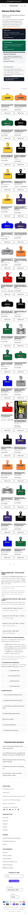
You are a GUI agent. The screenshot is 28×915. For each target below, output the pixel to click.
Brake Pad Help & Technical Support (12, 838)
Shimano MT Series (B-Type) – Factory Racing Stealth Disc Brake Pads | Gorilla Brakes (7, 524)
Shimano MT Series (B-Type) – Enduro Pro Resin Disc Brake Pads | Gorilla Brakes (7, 448)
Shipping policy (22, 909)
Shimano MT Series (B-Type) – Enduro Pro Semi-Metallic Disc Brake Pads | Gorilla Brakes (6, 550)
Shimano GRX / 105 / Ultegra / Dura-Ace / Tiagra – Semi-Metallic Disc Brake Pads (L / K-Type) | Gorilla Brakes (20, 156)
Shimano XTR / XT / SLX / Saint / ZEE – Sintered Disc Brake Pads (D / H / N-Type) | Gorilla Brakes (7, 105)
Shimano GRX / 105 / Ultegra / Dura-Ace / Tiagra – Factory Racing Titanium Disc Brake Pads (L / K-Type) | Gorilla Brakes (20, 337)
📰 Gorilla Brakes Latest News (10, 730)
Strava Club (6, 817)
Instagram (5, 823)
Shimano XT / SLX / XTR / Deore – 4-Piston (13, 624)
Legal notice (19, 911)
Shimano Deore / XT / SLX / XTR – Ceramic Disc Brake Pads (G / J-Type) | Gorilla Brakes (20, 550)
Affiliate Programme (8, 864)
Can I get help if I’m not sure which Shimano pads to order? (12, 774)
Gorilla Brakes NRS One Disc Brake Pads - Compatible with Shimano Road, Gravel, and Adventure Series (20, 421)
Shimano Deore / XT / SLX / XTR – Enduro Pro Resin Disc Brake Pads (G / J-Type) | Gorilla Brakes (20, 524)
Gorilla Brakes (8, 907)
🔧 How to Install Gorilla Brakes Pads (12, 694)
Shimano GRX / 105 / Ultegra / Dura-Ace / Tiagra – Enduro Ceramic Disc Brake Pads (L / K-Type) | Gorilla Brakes (7, 286)
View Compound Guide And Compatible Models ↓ (11, 79)
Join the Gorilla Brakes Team (10, 861)
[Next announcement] (25, 1)
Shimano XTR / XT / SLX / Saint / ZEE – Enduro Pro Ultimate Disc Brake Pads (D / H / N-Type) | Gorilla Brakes (20, 105)
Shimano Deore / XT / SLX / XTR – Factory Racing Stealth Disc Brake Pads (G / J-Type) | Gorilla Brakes (20, 448)
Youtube (5, 826)
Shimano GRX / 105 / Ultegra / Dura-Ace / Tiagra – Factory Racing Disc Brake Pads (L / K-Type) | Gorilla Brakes (7, 363)
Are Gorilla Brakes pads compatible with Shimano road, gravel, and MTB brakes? (14, 754)
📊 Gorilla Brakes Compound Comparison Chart (13, 706)
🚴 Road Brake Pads (14, 670)
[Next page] (17, 564)
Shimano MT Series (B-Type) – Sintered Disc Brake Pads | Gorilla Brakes (7, 182)
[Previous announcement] (2, 1)
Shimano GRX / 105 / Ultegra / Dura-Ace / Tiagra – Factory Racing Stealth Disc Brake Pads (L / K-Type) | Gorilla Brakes (20, 208)
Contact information (11, 911)
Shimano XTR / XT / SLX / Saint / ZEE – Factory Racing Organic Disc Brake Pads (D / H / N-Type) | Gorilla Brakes (7, 260)
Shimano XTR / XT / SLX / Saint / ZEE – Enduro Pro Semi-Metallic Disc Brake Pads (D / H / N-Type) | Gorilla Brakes (7, 234)
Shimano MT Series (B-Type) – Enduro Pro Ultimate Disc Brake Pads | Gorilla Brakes (19, 473)
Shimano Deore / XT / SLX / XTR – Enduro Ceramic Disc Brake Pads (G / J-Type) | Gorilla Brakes (7, 415)
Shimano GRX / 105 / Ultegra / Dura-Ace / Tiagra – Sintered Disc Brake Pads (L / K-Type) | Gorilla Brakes (7, 156)
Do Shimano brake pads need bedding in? (13, 767)
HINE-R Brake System (8, 867)
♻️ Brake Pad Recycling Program (11, 713)
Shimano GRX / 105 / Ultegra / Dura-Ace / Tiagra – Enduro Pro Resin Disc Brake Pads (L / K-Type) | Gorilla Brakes (20, 286)
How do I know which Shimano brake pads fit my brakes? (13, 747)
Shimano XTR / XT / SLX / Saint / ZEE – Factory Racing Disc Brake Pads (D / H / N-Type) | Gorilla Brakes (7, 131)
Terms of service (14, 909)
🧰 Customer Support (8, 719)
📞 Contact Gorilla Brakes (9, 724)
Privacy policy (7, 909)
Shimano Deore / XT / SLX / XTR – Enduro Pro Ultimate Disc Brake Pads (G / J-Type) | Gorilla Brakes (6, 473)
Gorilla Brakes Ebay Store (9, 841)
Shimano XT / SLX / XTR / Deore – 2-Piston (13, 617)
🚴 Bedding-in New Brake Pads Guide (12, 700)
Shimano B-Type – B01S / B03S (11, 632)
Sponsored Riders (7, 858)
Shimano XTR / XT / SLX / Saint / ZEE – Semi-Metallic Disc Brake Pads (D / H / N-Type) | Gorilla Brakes (20, 131)
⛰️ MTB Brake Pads (14, 681)
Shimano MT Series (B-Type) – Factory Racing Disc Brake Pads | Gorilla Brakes (20, 498)
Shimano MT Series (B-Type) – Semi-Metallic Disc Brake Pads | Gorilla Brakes (20, 312)
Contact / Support (7, 855)
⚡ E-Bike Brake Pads (14, 686)
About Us (5, 852)
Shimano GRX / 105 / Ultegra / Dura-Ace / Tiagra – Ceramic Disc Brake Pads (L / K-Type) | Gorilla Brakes (7, 337)
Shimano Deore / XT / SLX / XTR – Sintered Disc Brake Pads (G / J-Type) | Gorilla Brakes (6, 207)
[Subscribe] (21, 876)
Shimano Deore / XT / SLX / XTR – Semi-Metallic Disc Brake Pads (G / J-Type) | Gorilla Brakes (20, 182)
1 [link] (10, 564)
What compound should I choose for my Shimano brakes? (14, 760)
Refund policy (22, 907)
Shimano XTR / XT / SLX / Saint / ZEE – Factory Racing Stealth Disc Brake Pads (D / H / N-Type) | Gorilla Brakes (20, 233)
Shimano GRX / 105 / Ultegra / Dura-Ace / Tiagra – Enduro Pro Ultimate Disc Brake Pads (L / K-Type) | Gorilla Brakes (20, 260)
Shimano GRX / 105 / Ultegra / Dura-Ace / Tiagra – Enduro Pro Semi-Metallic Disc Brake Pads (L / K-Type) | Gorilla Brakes (7, 390)
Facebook (5, 829)
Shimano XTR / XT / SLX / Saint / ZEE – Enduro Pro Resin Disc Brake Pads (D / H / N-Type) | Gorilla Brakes (7, 312)
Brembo (5, 844)
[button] (2, 5)
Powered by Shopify (15, 907)
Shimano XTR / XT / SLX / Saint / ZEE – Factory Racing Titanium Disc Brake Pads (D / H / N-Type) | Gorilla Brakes (7, 499)
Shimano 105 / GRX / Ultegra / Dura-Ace (13, 609)
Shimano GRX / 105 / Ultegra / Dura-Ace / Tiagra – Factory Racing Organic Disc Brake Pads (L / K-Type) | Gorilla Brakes (20, 390)
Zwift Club (5, 820)
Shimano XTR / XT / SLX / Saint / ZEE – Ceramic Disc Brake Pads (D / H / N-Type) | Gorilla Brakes (20, 363)
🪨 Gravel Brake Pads (14, 675)
